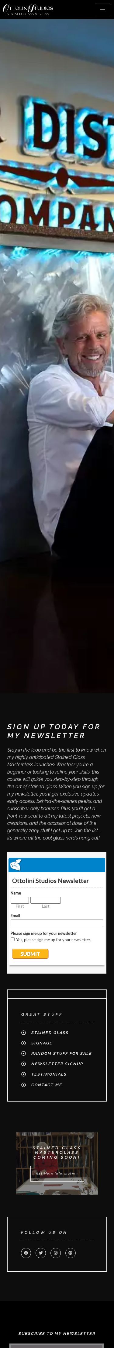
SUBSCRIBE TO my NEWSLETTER (57, 1333)
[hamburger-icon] (102, 9)
